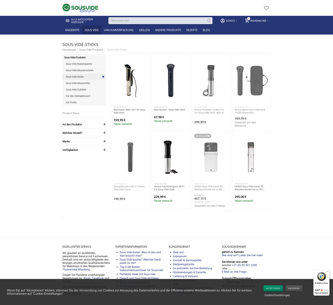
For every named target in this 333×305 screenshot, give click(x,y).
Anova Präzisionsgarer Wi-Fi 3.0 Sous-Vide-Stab (169, 188)
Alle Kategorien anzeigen (82, 20)
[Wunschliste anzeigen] (266, 9)
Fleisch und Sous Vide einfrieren (139, 278)
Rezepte (192, 30)
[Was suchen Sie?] (209, 20)
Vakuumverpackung (119, 30)
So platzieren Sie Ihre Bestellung (192, 268)
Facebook (98, 278)
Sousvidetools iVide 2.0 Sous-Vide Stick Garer (129, 188)
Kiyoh (87, 278)
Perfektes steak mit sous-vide (137, 274)
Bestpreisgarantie (183, 264)
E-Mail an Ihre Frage (234, 271)
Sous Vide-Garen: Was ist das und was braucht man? (140, 254)
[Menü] (327, 272)
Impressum (180, 256)
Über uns (178, 252)
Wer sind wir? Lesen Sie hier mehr (242, 255)
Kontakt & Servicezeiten (187, 260)
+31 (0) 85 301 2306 (244, 265)
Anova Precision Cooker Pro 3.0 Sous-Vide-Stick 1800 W (209, 111)
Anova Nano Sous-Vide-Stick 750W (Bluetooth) (250, 111)
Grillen (144, 30)
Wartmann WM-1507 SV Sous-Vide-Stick (130, 111)
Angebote (72, 30)
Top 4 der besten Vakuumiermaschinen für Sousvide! (141, 268)
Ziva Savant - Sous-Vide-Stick (169, 109)
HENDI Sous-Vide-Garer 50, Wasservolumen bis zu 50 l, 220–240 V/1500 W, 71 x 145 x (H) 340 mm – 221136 (251, 188)
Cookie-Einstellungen (277, 295)
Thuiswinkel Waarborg (76, 269)
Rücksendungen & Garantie (189, 272)
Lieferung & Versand (185, 276)
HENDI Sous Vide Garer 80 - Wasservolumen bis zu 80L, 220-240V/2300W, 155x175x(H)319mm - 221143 (210, 188)
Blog (206, 30)
